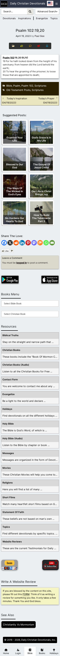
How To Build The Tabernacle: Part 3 (41, 218)
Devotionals (9, 18)
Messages (8, 453)
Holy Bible (8, 423)
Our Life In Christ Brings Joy (41, 193)
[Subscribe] (50, 565)
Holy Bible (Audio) (12, 438)
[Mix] (40, 242)
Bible (9, 85)
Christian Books (11, 350)
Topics (54, 18)
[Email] (52, 242)
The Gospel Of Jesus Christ (41, 166)
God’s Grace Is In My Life (41, 139)
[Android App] (10, 279)
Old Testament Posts (18, 89)
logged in (21, 262)
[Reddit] (16, 242)
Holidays (7, 409)
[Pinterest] (28, 242)
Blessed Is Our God (14, 166)
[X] (10, 242)
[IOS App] (50, 279)
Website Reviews (12, 541)
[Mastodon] (34, 242)
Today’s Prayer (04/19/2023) (47, 100)
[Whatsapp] (46, 242)
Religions (7, 482)
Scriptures (40, 85)
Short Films (8, 497)
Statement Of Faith (13, 512)
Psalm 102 (8, 57)
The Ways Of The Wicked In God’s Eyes (14, 191)
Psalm (16, 85)
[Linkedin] (22, 242)
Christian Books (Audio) (15, 364)
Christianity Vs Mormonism (18, 624)
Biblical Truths (10, 335)
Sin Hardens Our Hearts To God (14, 220)
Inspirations (24, 18)
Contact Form (10, 379)
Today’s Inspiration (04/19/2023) (14, 100)
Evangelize (42, 18)
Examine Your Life (15, 139)
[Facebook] (4, 242)
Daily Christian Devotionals (27, 3)
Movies (6, 467)
